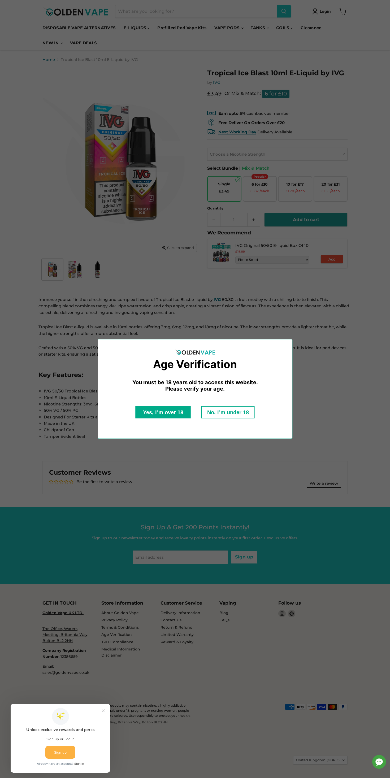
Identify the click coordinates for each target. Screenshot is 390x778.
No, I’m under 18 (228, 412)
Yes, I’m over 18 (163, 412)
